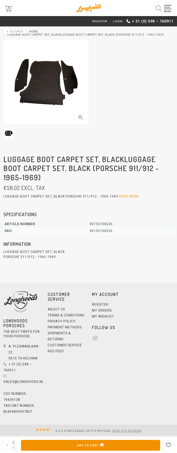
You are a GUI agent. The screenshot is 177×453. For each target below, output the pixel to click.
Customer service (65, 345)
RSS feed (56, 351)
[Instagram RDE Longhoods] (96, 339)
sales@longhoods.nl (23, 382)
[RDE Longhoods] (88, 8)
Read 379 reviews (126, 431)
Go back (16, 31)
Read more (129, 196)
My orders (102, 310)
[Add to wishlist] (168, 445)
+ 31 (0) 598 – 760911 (153, 21)
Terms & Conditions (66, 315)
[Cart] (8, 10)
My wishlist (103, 316)
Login (118, 21)
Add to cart (88, 445)
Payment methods (65, 327)
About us (56, 309)
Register (99, 21)
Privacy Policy (62, 321)
